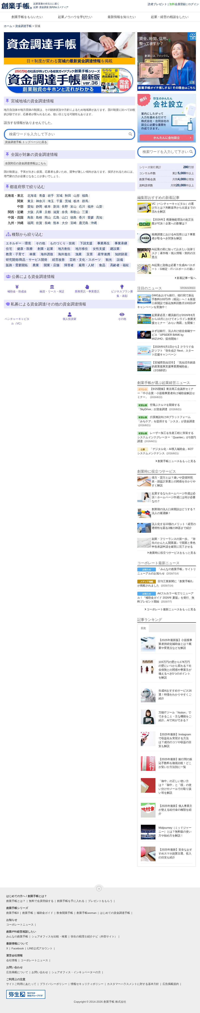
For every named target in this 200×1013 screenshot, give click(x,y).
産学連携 (104, 254)
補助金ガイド (45, 912)
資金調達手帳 (23, 26)
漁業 (78, 254)
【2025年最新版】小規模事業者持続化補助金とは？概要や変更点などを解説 (175, 643)
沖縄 (94, 223)
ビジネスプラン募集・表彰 (122, 293)
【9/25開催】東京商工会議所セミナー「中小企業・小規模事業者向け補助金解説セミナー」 (166, 393)
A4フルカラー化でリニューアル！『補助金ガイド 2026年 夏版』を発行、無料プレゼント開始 (165, 597)
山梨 (99, 206)
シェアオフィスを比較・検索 (49, 936)
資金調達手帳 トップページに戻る (26, 142)
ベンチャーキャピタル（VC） (17, 321)
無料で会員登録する (41, 900)
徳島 (73, 217)
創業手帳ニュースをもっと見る (177, 461)
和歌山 (75, 212)
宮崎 (73, 223)
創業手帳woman (86, 912)
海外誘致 (47, 254)
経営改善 (58, 259)
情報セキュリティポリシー (87, 983)
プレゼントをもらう (100, 900)
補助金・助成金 (17, 291)
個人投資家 (69, 318)
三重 (85, 212)
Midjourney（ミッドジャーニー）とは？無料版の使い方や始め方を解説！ (175, 831)
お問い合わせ (40, 972)
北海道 (32, 195)
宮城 (59, 195)
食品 (102, 265)
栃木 (76, 201)
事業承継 (121, 243)
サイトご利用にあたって (21, 983)
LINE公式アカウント (40, 948)
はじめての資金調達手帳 (115, 912)
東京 (30, 201)
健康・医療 (25, 248)
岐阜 (48, 206)
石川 (82, 206)
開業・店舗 (51, 265)
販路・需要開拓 (17, 265)
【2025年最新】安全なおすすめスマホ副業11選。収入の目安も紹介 (175, 853)
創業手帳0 (12, 912)
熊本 (56, 223)
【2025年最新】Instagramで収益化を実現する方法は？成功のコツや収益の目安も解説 (175, 740)
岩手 (51, 195)
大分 (65, 223)
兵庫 (39, 212)
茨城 (68, 201)
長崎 (48, 223)
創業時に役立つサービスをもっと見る (172, 552)
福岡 (30, 223)
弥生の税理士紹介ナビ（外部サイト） (94, 936)
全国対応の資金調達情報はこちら (25, 163)
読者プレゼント (157, 4)
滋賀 (56, 212)
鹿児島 (83, 223)
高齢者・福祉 (119, 265)
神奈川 (40, 201)
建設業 (115, 248)
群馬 (85, 201)
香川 (82, 217)
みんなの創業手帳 (17, 936)
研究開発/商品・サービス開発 (26, 259)
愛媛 (91, 217)
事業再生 (103, 243)
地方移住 (81, 248)
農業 (36, 265)
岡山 (48, 217)
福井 (91, 206)
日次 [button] (143, 628)
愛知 (30, 206)
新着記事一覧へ (186, 277)
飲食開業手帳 (65, 912)
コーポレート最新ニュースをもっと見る (171, 609)
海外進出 (64, 254)
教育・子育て (15, 254)
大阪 (30, 212)
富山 (73, 206)
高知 (99, 217)
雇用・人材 (86, 265)
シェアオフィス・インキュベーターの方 (76, 972)
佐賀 (39, 223)
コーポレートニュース (20, 924)
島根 (39, 217)
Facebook (18, 948)
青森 (42, 195)
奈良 (65, 212)
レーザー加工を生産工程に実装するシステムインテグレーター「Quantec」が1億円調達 (166, 437)
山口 (65, 217)
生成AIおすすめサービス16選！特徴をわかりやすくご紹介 (175, 694)
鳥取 (30, 217)
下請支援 (86, 243)
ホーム (8, 26)
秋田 (68, 195)
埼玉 (51, 201)
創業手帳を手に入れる (70, 900)
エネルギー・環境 (18, 243)
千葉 (59, 201)
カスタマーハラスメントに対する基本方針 (133, 983)
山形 (76, 195)
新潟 (56, 206)
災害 (90, 254)
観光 (109, 259)
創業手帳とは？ (15, 900)
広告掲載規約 (170, 983)
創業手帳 (27, 912)
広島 (56, 217)
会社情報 (11, 960)
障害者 (69, 265)
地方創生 (64, 248)
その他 (40, 243)
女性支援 (99, 248)
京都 (48, 212)
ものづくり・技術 (62, 243)
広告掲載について (17, 972)
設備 (120, 259)
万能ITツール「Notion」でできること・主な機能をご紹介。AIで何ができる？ (175, 716)
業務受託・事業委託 (87, 291)
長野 (65, 206)
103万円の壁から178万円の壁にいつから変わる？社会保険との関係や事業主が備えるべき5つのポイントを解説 (175, 669)
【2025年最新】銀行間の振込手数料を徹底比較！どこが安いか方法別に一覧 (175, 763)
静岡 (39, 206)
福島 (85, 195)
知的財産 (121, 254)
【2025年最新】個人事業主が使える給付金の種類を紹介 (175, 809)
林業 (32, 254)
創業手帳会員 (147, 179)
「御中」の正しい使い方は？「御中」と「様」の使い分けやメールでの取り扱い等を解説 (175, 786)
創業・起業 (45, 248)
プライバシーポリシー (53, 983)
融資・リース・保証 (52, 291)
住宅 (9, 248)
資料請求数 (146, 185)
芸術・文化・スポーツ (85, 259)
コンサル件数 (147, 173)
